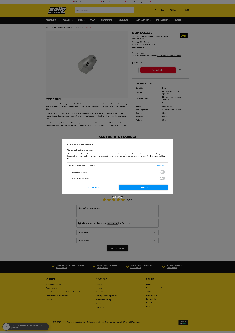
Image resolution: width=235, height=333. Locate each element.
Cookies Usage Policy (123, 154)
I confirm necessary (92, 187)
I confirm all (143, 187)
